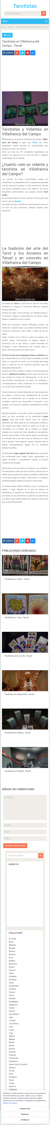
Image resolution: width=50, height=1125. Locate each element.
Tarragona (13, 1077)
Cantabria (12, 976)
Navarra (12, 1049)
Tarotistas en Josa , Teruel (16, 617)
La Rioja (12, 1020)
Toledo (11, 1083)
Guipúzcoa (13, 1005)
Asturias (12, 954)
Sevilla (11, 1071)
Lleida (11, 1030)
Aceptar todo (25, 1109)
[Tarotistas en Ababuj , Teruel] (25, 719)
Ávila (11, 957)
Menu (5, 21)
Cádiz (11, 973)
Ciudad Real (13, 986)
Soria (11, 1074)
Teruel (10, 27)
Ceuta (11, 983)
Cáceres (12, 970)
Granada (12, 998)
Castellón (13, 979)
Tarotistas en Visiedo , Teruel (17, 771)
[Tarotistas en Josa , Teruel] (25, 603)
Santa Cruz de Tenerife (18, 1064)
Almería (12, 951)
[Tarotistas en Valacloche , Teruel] (25, 680)
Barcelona (13, 964)
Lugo (11, 1033)
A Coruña (12, 939)
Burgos (12, 967)
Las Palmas (13, 1023)
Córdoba (12, 989)
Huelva (11, 1008)
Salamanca (13, 1061)
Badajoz (12, 961)
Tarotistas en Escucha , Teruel (18, 656)
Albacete (12, 945)
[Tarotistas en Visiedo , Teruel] (25, 757)
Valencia (12, 1086)
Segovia (12, 1067)
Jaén (11, 1017)
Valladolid (13, 1089)
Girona (11, 995)
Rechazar (25, 1114)
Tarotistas (25, 6)
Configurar (25, 1120)
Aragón (18, 201)
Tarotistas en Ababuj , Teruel (17, 732)
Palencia (12, 1055)
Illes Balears (14, 1014)
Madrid (12, 1036)
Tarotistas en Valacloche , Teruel (19, 694)
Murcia (11, 1045)
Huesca (12, 1011)
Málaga (12, 1039)
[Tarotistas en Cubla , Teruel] (25, 565)
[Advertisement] (25, 75)
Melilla (11, 1042)
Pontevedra (13, 1058)
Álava (11, 942)
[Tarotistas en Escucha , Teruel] (25, 642)
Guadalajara (13, 1001)
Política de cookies (10, 1103)
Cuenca (12, 992)
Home (3, 27)
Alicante (12, 948)
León (11, 1027)
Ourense (12, 1052)
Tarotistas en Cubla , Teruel (16, 579)
